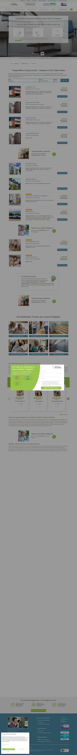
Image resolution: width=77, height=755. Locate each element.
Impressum (3, 745)
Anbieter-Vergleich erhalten (51, 388)
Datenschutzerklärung (49, 381)
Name (43, 375)
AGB (55, 381)
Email (43, 371)
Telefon (43, 378)
